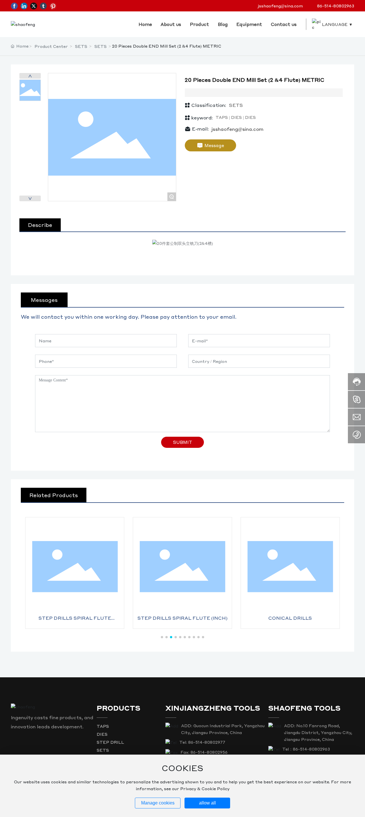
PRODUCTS (118, 708)
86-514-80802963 (335, 5)
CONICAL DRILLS (290, 618)
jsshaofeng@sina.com (280, 5)
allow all (207, 802)
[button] (162, 637)
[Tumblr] (43, 5)
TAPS (103, 726)
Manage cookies (158, 802)
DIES (102, 734)
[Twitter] (33, 5)
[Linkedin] (24, 5)
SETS (81, 46)
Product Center (51, 46)
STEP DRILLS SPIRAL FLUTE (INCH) (182, 618)
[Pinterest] (53, 5)
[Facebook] (14, 5)
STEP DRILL (110, 742)
